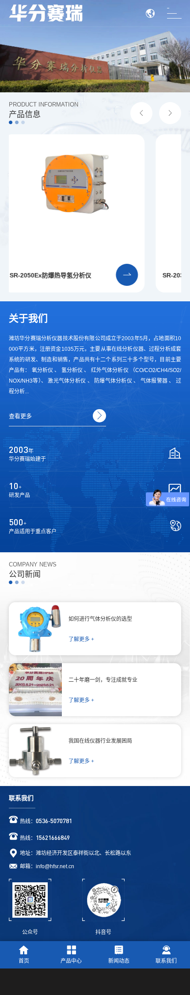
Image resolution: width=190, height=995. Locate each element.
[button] (141, 113)
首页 (24, 961)
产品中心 (71, 961)
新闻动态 (118, 961)
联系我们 (21, 797)
